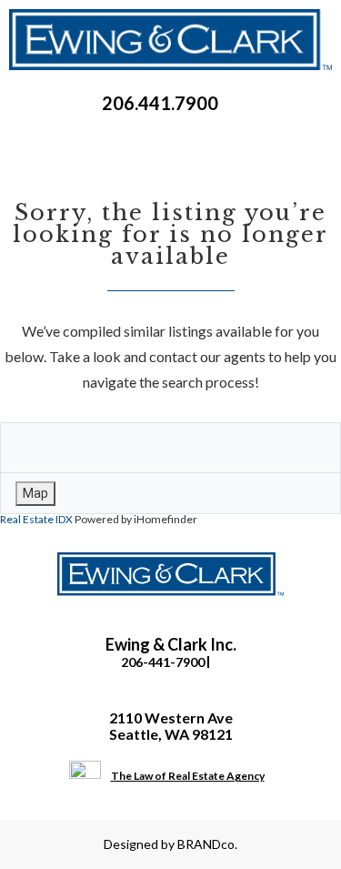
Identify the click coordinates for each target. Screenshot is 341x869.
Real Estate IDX (36, 519)
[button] (171, 141)
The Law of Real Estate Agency (188, 776)
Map (35, 493)
